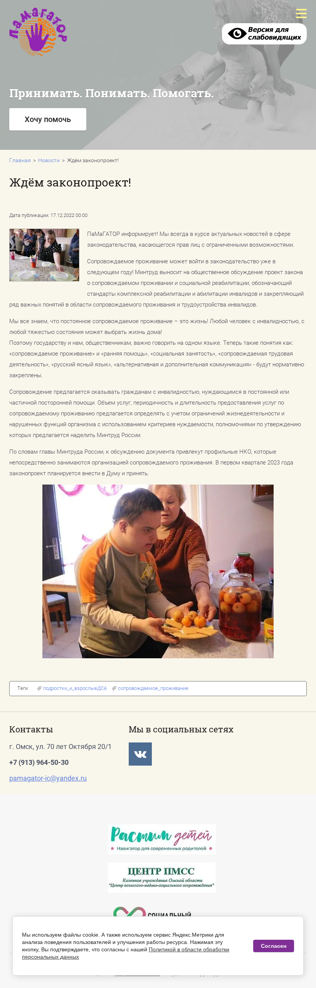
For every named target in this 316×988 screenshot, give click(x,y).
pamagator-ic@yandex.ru (48, 778)
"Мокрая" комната (140, 142)
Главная (20, 160)
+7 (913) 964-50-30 (39, 762)
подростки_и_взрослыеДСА (75, 688)
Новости (49, 160)
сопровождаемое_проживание (153, 688)
